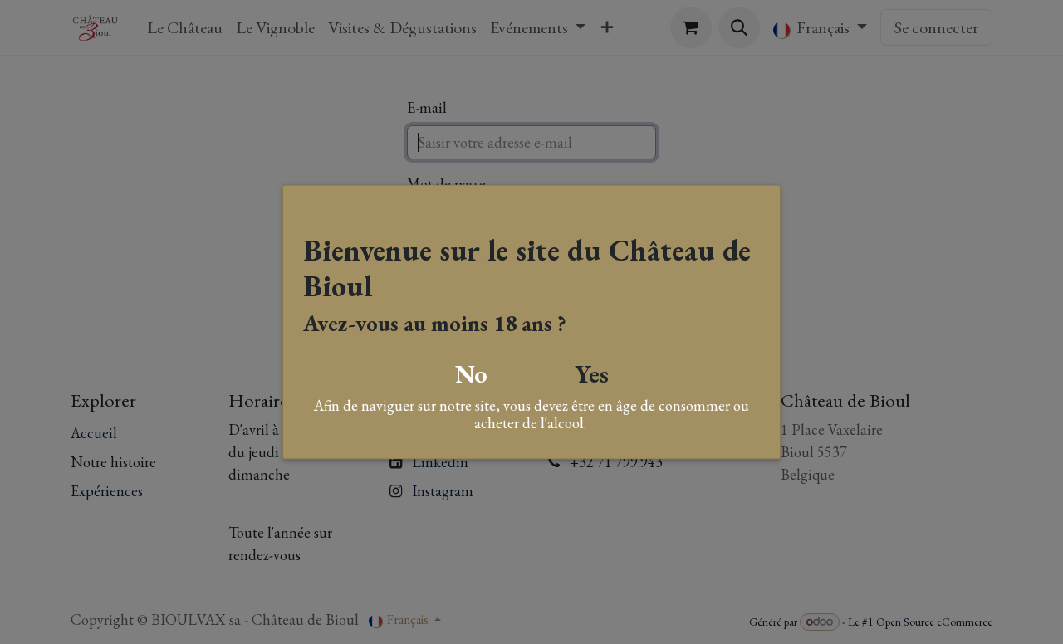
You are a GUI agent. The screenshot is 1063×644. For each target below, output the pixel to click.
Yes (592, 373)
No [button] (471, 373)
